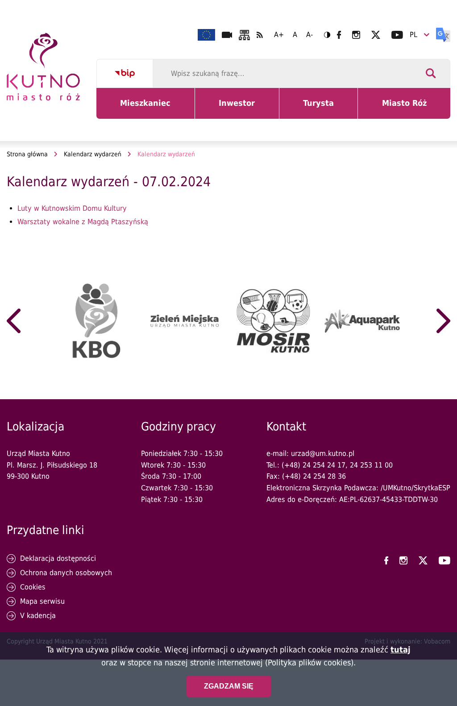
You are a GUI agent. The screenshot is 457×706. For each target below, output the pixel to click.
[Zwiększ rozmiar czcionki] (279, 35)
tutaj (401, 649)
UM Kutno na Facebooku (339, 35)
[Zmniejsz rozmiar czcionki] (309, 35)
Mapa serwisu (42, 601)
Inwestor (242, 108)
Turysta (325, 108)
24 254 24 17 (324, 465)
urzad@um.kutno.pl (322, 453)
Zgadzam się (228, 686)
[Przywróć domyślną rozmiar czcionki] (295, 35)
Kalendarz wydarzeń (92, 154)
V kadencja (38, 615)
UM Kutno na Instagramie (356, 35)
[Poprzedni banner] (14, 321)
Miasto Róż (407, 108)
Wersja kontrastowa (327, 35)
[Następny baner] (443, 321)
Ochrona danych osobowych (66, 572)
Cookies (33, 587)
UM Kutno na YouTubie (397, 35)
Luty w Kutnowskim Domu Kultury (72, 208)
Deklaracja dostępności (58, 558)
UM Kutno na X (375, 35)
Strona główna (27, 154)
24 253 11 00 (371, 465)
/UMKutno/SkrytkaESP (415, 488)
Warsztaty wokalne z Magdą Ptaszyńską (82, 221)
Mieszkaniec (147, 108)
